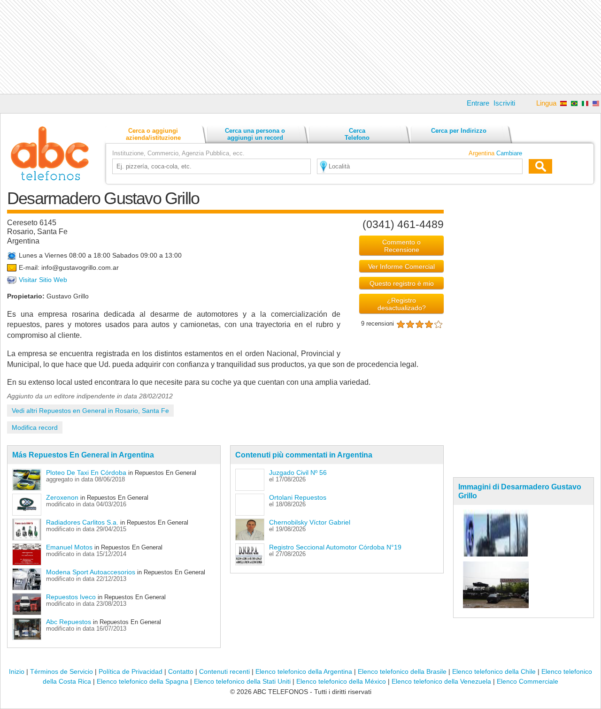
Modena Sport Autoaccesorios (90, 572)
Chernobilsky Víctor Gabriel (309, 522)
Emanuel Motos (69, 547)
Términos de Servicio (61, 671)
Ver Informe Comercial (401, 266)
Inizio (16, 671)
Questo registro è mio (402, 283)
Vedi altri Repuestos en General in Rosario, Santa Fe (90, 410)
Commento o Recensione (401, 245)
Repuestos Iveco (71, 597)
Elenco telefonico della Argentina (303, 671)
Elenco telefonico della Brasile (402, 671)
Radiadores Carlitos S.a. (82, 522)
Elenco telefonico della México (341, 681)
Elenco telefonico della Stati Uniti (242, 681)
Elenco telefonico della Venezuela (441, 681)
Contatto (180, 671)
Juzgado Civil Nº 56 (298, 472)
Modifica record (35, 427)
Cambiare (509, 153)
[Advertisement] (300, 47)
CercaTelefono (357, 134)
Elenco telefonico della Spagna (142, 681)
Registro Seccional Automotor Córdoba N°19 (335, 547)
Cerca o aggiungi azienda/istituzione (153, 134)
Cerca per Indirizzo (458, 130)
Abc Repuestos (68, 621)
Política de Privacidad (130, 671)
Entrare (478, 103)
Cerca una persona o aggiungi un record (255, 134)
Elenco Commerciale (527, 681)
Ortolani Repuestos (297, 497)
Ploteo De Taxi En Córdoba (87, 472)
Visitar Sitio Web (43, 279)
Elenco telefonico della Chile (494, 671)
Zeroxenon (62, 497)
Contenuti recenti (224, 671)
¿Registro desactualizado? (402, 304)
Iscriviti (504, 103)
